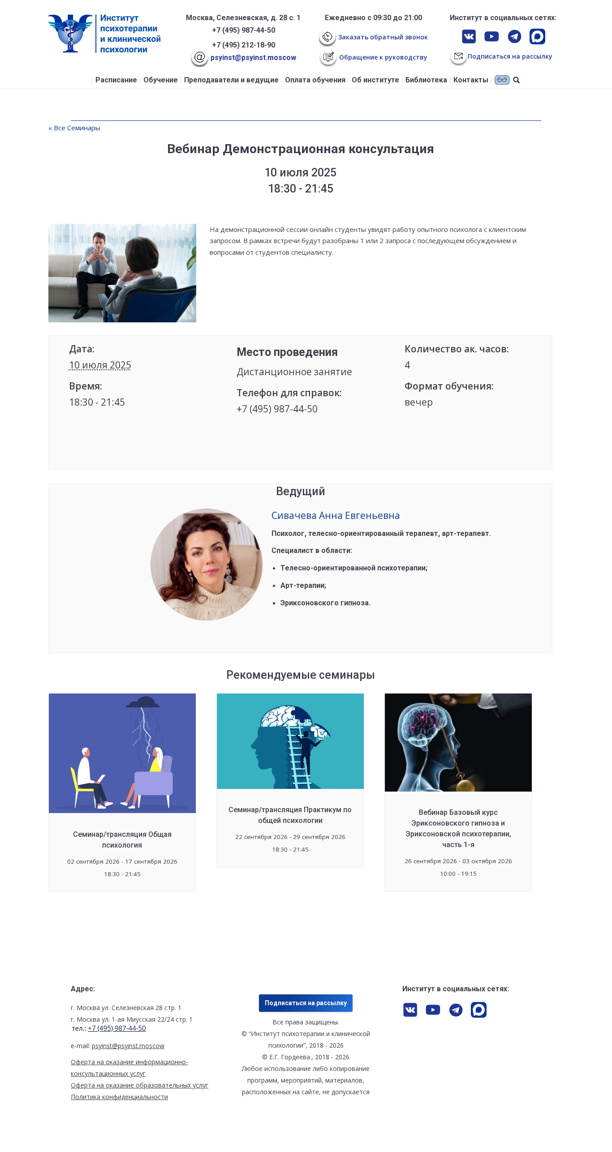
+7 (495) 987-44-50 (243, 30)
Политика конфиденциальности (119, 1096)
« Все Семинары (74, 127)
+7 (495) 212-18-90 (243, 45)
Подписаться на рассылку (306, 1002)
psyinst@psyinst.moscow (252, 57)
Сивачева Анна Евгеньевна (336, 515)
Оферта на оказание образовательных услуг (139, 1085)
